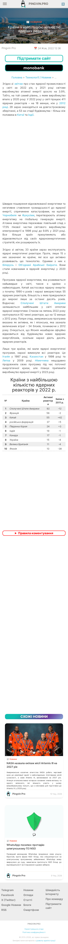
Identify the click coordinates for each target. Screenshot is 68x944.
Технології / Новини (38, 77)
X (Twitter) (8, 900)
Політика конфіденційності (34, 932)
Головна (17, 77)
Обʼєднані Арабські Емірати (37, 265)
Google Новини (11, 905)
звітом (18, 83)
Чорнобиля (9, 215)
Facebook (7, 895)
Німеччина (42, 360)
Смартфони (31, 909)
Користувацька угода (34, 929)
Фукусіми (28, 215)
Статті (27, 900)
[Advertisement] (34, 165)
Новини (28, 890)
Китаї (20, 114)
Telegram (7, 890)
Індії (31, 114)
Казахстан (36, 356)
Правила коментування (35, 533)
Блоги (27, 905)
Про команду (54, 899)
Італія (6, 356)
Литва (6, 360)
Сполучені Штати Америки (43, 303)
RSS (3, 909)
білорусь (8, 265)
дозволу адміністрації (45, 941)
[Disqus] (34, 582)
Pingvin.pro (37, 3)
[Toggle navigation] (5, 5)
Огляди (28, 895)
